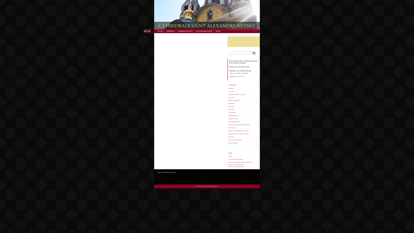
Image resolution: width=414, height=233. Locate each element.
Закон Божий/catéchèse (234, 121)
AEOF (230, 156)
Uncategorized (232, 112)
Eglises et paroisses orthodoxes (236, 164)
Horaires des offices (185, 31)
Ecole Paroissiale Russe (204, 31)
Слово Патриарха (233, 143)
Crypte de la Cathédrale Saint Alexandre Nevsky (240, 162)
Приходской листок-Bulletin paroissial (238, 133)
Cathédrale (170, 31)
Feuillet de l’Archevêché (235, 100)
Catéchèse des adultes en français (237, 94)
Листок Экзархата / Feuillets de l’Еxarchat (239, 124)
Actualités (231, 88)
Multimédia (231, 103)
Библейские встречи (234, 115)
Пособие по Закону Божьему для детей (239, 130)
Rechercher (254, 53)
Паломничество (233, 127)
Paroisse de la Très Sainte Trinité (239, 67)
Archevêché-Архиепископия (236, 159)
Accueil (160, 31)
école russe (231, 97)
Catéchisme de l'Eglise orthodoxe (237, 166)
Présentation (232, 109)
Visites (218, 31)
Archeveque (232, 91)
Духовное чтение (233, 118)
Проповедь (231, 136)
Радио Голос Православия (235, 140)
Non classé (231, 106)
